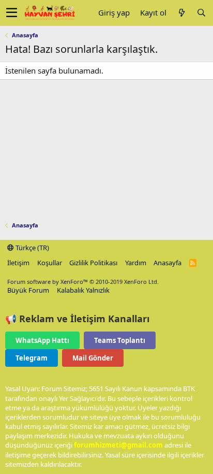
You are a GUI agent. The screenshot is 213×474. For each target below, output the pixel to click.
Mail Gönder (92, 358)
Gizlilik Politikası (93, 262)
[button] (11, 13)
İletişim (18, 262)
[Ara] (201, 12)
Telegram (32, 358)
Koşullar (49, 262)
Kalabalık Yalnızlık (83, 290)
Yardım (135, 262)
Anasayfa (167, 262)
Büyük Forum (28, 290)
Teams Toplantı (119, 340)
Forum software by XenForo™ (83, 281)
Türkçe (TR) (31, 247)
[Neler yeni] (181, 12)
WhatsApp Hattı (42, 340)
